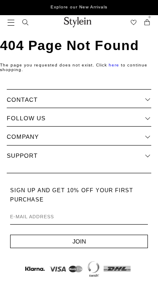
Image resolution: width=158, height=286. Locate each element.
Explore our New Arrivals (79, 7)
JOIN (79, 241)
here (114, 65)
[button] (11, 22)
